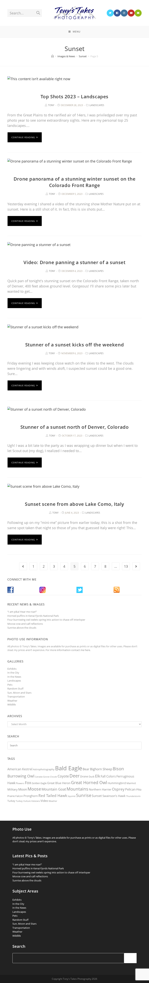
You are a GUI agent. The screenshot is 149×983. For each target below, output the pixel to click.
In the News (14, 676)
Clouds (53, 776)
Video (44, 801)
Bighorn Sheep (101, 769)
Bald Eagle (68, 768)
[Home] (52, 56)
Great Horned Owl (89, 782)
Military (12, 789)
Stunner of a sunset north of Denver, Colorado (74, 427)
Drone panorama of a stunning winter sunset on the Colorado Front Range (74, 182)
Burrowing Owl (20, 776)
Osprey (118, 789)
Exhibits (11, 668)
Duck (91, 776)
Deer (74, 776)
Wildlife (11, 704)
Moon (22, 789)
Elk (97, 776)
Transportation (16, 696)
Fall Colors (108, 776)
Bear (86, 769)
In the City (13, 672)
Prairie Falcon (15, 796)
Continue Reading (23, 137)
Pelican (130, 789)
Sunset (97, 796)
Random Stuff (15, 688)
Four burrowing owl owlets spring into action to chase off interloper (46, 619)
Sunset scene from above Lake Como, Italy (74, 504)
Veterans (35, 801)
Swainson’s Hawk (114, 796)
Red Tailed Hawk (52, 795)
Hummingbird (117, 783)
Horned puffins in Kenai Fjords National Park (33, 616)
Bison (118, 768)
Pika (138, 789)
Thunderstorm (133, 796)
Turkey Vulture (23, 800)
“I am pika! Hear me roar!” (22, 611)
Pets (9, 684)
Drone (84, 776)
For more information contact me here (68, 650)
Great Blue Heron (58, 783)
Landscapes (96, 105)
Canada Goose (42, 776)
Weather (12, 700)
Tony (51, 105)
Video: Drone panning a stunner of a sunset (74, 262)
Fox (28, 782)
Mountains (77, 789)
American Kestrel (19, 769)
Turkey (11, 801)
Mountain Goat (54, 789)
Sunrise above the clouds (21, 627)
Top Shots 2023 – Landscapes (74, 96)
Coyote (63, 776)
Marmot (131, 783)
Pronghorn (30, 796)
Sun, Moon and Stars (19, 692)
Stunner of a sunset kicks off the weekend (74, 344)
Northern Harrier (100, 789)
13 (126, 566)
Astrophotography (44, 769)
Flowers (20, 783)
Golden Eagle (39, 783)
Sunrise (83, 795)
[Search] (130, 958)
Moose (34, 789)
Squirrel (71, 796)
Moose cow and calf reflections (25, 623)
